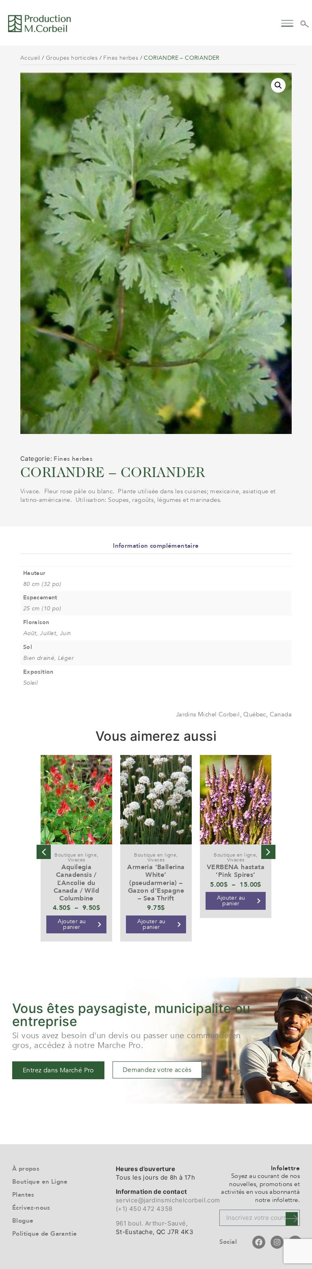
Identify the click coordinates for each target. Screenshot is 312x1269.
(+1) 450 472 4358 (144, 1209)
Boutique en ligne (75, 855)
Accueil (30, 58)
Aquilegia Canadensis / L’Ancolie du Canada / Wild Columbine (76, 883)
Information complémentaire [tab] (156, 546)
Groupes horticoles (72, 58)
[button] (287, 22)
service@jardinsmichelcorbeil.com (168, 1200)
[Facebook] (258, 1242)
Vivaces (76, 860)
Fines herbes (120, 58)
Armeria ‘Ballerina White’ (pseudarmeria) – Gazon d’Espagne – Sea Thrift (155, 883)
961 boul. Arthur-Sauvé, (152, 1223)
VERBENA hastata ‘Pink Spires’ (235, 871)
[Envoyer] (292, 1219)
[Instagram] (277, 1242)
